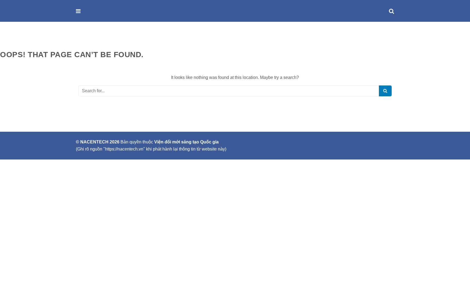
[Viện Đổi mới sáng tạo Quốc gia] (90, 11)
